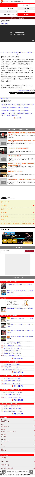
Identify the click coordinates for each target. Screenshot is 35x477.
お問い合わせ (5, 465)
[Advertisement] (17, 47)
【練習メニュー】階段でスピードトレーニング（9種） (20, 319)
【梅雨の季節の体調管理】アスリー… (12, 381)
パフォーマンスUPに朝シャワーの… (12, 397)
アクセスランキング (7, 468)
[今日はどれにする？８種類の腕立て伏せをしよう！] (17, 181)
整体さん (3, 435)
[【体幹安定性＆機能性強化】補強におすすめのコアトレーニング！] (17, 135)
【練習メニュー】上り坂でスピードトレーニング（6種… (20, 325)
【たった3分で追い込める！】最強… (12, 343)
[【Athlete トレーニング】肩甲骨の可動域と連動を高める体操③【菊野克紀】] (17, 166)
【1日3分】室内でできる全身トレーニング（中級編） (15, 107)
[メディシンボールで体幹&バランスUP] (17, 150)
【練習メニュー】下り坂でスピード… (12, 348)
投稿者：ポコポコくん (23, 90)
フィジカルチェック (9, 14)
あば (3, 449)
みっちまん (5, 420)
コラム (8, 11)
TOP (9, 5)
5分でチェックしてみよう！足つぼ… (12, 383)
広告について (5, 461)
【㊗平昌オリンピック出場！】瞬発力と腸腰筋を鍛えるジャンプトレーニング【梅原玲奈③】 (17, 114)
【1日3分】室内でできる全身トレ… (12, 350)
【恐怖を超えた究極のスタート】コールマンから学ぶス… (20, 331)
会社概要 (3, 457)
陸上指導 (26, 14)
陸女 (3, 445)
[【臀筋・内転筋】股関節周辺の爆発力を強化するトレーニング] (17, 143)
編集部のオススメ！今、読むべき (13, 303)
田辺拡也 (5, 440)
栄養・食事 (26, 8)
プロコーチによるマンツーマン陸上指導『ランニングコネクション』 (20, 291)
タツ (5, 425)
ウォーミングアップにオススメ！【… (12, 355)
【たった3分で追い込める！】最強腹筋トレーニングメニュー (17, 104)
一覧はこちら (17, 202)
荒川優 (8, 430)
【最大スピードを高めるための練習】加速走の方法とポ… (20, 337)
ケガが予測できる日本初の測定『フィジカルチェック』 (19, 285)
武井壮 (2, 23)
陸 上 (26, 11)
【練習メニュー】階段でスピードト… (12, 406)
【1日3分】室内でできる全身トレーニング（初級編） (15, 110)
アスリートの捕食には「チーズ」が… (12, 392)
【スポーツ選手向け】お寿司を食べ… (12, 394)
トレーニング (26, 5)
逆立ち (6, 23)
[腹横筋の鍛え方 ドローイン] (17, 174)
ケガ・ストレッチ (8, 8)
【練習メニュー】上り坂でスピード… (12, 408)
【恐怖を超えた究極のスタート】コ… (12, 411)
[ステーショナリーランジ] (17, 158)
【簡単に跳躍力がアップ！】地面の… (12, 345)
